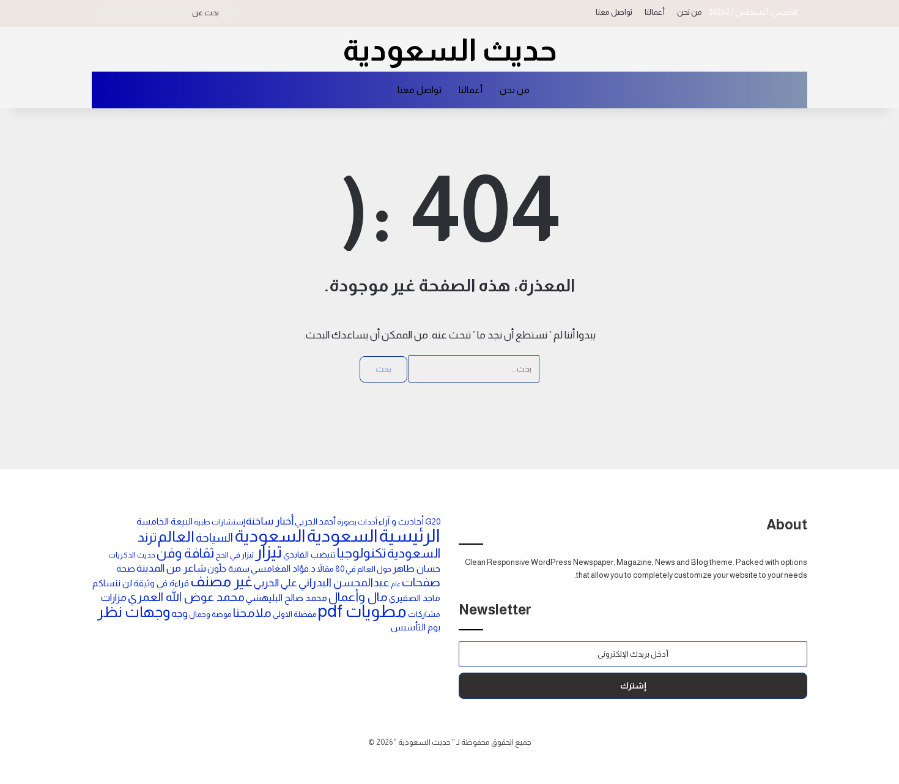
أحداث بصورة (357, 522)
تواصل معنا (614, 12)
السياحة (214, 537)
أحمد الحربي (315, 521)
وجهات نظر (133, 611)
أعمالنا (655, 12)
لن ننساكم (112, 583)
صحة (125, 568)
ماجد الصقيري (414, 598)
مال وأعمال (358, 596)
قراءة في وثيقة (161, 583)
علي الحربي (275, 583)
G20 (432, 521)
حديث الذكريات (131, 555)
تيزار (268, 551)
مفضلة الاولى (295, 614)
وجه (179, 613)
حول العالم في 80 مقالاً (354, 568)
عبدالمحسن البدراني (344, 582)
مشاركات (424, 614)
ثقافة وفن (185, 553)
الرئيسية (409, 535)
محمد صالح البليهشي (286, 597)
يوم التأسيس (415, 627)
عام (396, 584)
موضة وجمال (210, 614)
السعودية (341, 535)
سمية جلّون (228, 568)
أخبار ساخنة (270, 521)
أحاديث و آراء (401, 521)
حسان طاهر (416, 568)
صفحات (421, 582)
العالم (176, 536)
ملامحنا (252, 612)
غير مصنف (221, 581)
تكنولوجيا (361, 553)
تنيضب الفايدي (309, 554)
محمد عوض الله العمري (186, 596)
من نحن (689, 12)
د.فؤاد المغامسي (283, 568)
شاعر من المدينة (171, 568)
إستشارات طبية (219, 522)
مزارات (114, 597)
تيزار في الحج (234, 554)
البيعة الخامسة (164, 521)
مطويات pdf (362, 611)
